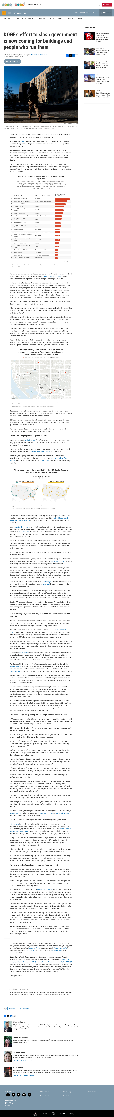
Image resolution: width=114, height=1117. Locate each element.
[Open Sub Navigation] (14, 18)
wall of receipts (30, 440)
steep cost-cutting (46, 813)
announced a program (45, 890)
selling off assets (62, 813)
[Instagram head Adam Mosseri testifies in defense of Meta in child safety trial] (89, 65)
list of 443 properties (58, 561)
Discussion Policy (44, 1096)
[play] (4, 13)
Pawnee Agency (15, 666)
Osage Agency (15, 671)
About (79, 18)
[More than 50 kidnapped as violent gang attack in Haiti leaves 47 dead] (89, 51)
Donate (107, 5)
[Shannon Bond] (8, 1056)
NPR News (12, 1008)
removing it (46, 584)
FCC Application (91, 1092)
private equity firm (16, 813)
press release (24, 653)
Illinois (98, 75)
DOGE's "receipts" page (52, 276)
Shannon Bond (35, 55)
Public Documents (45, 1092)
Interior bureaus (45, 460)
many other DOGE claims (21, 527)
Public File (66, 1096)
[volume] (9, 13)
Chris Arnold (43, 55)
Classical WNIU (7, 18)
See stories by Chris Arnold (23, 1075)
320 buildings (46, 582)
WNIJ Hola (32, 18)
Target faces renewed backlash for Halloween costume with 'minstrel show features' (103, 37)
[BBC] (62, 1113)
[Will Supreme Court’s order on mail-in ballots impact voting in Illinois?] (89, 78)
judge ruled (15, 824)
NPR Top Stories (24, 1008)
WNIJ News (20, 18)
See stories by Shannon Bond (24, 1060)
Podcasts (42, 18)
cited (22, 141)
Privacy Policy (67, 1092)
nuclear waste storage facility (40, 451)
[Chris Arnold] (8, 1072)
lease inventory (24, 532)
